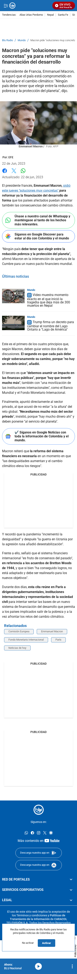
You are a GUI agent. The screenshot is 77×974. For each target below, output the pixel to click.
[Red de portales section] (71, 879)
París (58, 639)
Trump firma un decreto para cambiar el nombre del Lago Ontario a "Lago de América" (50, 325)
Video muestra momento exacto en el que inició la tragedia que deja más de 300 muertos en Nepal (48, 300)
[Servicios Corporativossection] (71, 890)
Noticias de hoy (17, 647)
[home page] (38, 810)
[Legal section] (71, 900)
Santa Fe (63, 14)
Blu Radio (7, 40)
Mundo (22, 40)
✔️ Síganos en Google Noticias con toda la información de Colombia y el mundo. (42, 436)
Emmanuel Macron (52, 631)
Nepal (50, 14)
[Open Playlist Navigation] (72, 966)
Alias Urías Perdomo (31, 14)
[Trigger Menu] (5, 5)
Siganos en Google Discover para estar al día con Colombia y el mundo (42, 236)
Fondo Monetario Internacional (26, 639)
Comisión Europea (18, 631)
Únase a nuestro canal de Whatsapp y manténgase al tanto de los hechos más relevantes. (42, 220)
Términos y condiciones (31, 915)
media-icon (38, 966)
